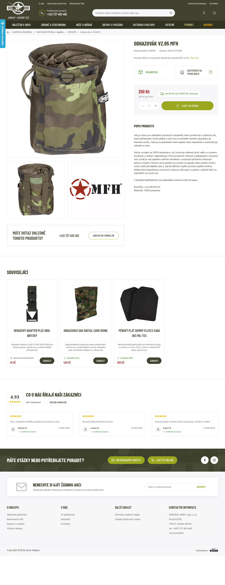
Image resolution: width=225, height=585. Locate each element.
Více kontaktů (176, 533)
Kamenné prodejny (197, 3)
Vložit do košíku (190, 105)
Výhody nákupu (14, 528)
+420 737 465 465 (57, 14)
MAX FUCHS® (175, 51)
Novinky (208, 25)
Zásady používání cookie (127, 519)
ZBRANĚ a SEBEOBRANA (53, 25)
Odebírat (201, 486)
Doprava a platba (15, 523)
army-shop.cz (33, 550)
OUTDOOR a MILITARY (144, 25)
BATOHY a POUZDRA (112, 25)
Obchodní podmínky (56, 3)
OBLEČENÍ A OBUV (21, 25)
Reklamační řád (76, 3)
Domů (8, 32)
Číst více (194, 58)
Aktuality (65, 519)
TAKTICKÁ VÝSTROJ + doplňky (50, 32)
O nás (41, 3)
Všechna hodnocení (57, 402)
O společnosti (68, 514)
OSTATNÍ (169, 25)
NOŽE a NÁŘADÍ (84, 25)
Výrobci (188, 25)
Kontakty (214, 3)
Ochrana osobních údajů (127, 514)
